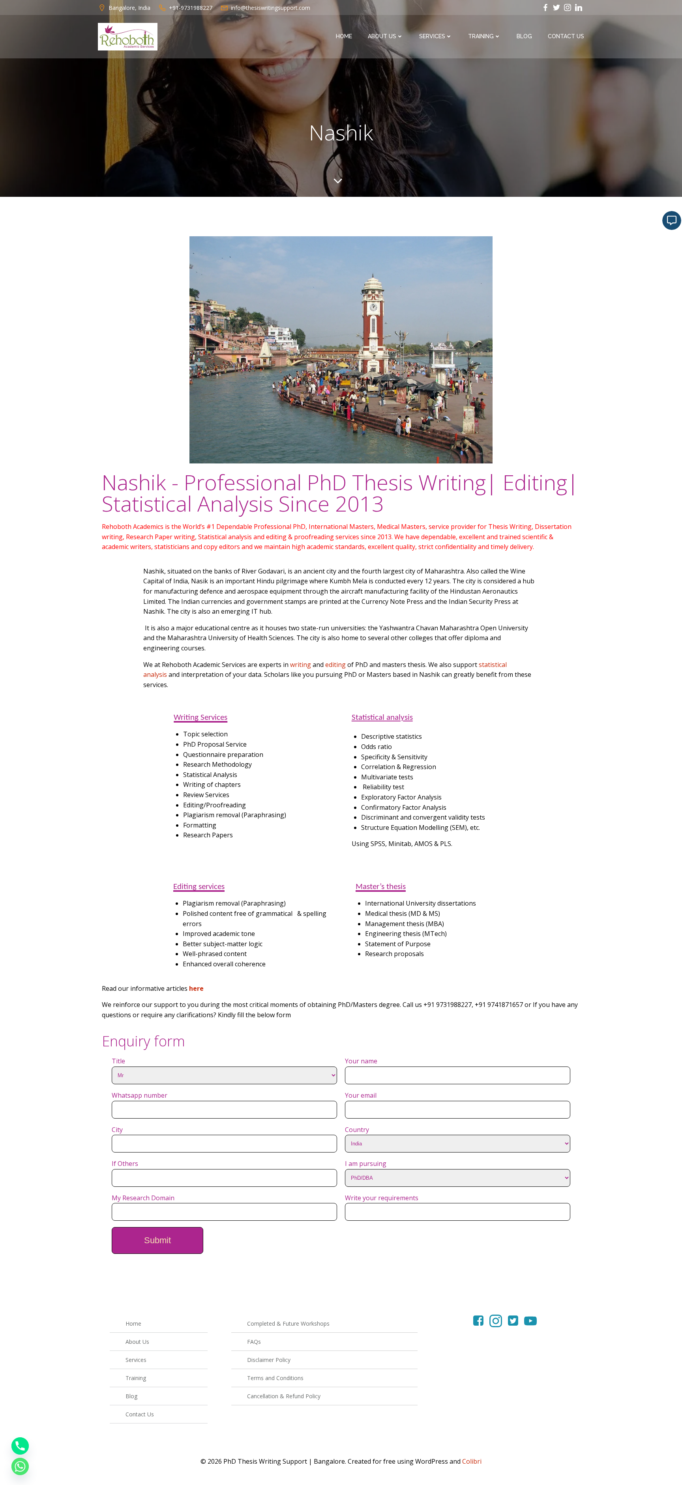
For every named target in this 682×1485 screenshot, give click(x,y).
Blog (524, 36)
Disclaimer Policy (268, 1360)
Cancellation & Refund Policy (283, 1396)
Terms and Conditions (275, 1378)
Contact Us (566, 36)
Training (481, 36)
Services (432, 36)
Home (344, 36)
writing (300, 664)
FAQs (254, 1341)
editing (335, 664)
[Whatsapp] (20, 1466)
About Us (382, 36)
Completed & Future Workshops (288, 1323)
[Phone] (20, 1446)
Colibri (472, 1461)
